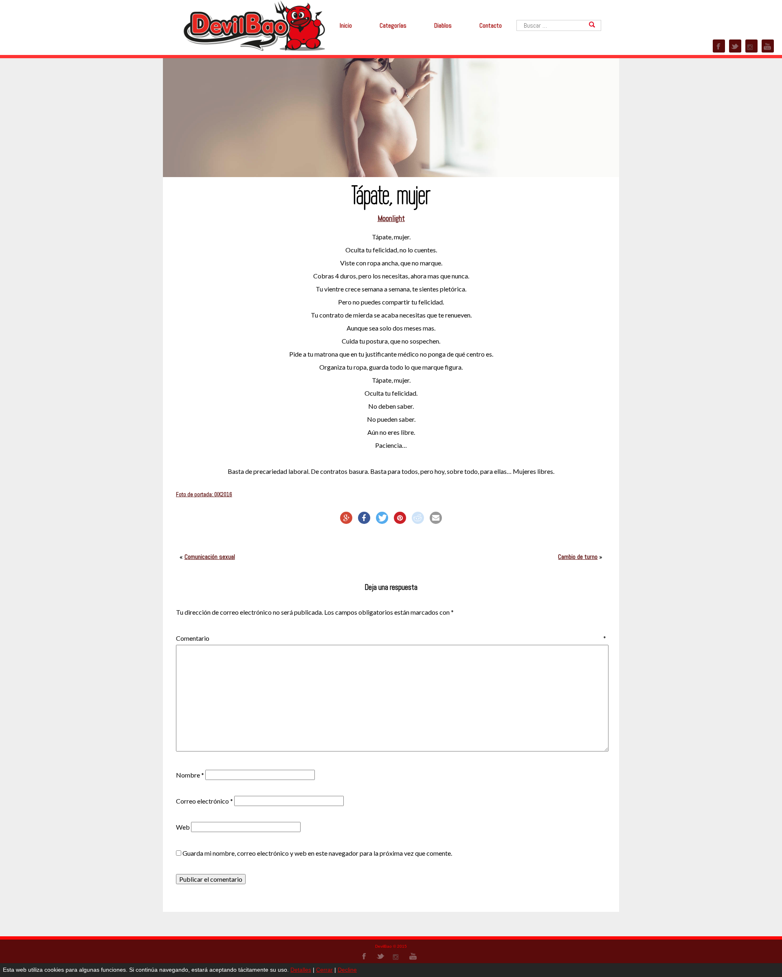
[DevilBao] (253, 25)
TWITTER (735, 46)
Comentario (391, 638)
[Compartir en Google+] (346, 518)
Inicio (346, 25)
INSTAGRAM (751, 46)
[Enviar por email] (436, 518)
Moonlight (391, 218)
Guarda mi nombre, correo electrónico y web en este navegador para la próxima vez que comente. (317, 853)
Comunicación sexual (210, 556)
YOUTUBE (768, 46)
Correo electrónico (204, 801)
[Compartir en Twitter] (382, 518)
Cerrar (324, 969)
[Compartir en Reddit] (418, 518)
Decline (347, 969)
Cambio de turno (577, 556)
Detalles (300, 969)
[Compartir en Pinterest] (400, 518)
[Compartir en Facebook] (364, 518)
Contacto (490, 25)
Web (183, 827)
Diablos (443, 25)
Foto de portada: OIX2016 (204, 494)
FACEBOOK (719, 46)
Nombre (190, 775)
